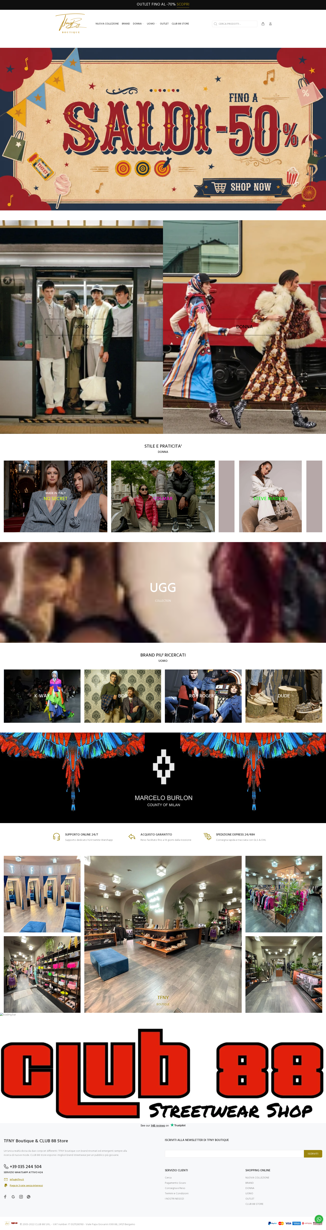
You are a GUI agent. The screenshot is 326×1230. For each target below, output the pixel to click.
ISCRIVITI (313, 1154)
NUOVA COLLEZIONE (257, 1178)
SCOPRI (183, 4)
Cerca (168, 1178)
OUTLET (249, 1199)
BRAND (249, 1183)
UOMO (249, 1193)
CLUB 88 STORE (254, 1204)
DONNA (249, 1188)
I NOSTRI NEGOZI (174, 1199)
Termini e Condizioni (176, 1193)
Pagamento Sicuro (175, 1183)
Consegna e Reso (175, 1188)
